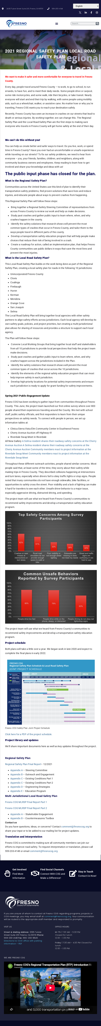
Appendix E (16, 791)
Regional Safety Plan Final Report (23, 764)
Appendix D (16, 786)
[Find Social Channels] (35, 873)
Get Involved (19, 869)
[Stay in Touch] (73, 873)
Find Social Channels (52, 869)
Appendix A (16, 770)
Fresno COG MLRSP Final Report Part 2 (26, 808)
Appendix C (16, 778)
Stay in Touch (85, 871)
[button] (57, 23)
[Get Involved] (7, 873)
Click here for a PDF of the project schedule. (28, 734)
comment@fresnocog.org (75, 826)
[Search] (97, 23)
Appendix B (16, 774)
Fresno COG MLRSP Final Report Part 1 (26, 802)
